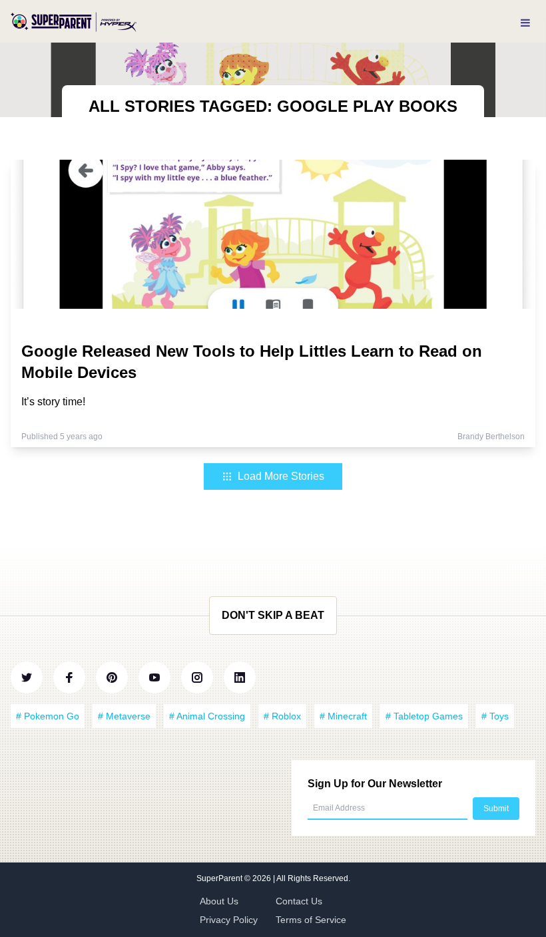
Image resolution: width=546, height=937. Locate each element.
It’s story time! (53, 401)
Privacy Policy (229, 919)
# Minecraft (343, 716)
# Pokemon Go (47, 716)
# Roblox (282, 716)
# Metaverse (124, 716)
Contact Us (299, 901)
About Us (219, 901)
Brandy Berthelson (491, 436)
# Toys (495, 716)
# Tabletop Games (424, 716)
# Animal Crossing (207, 716)
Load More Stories (281, 476)
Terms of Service (311, 919)
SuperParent (220, 878)
